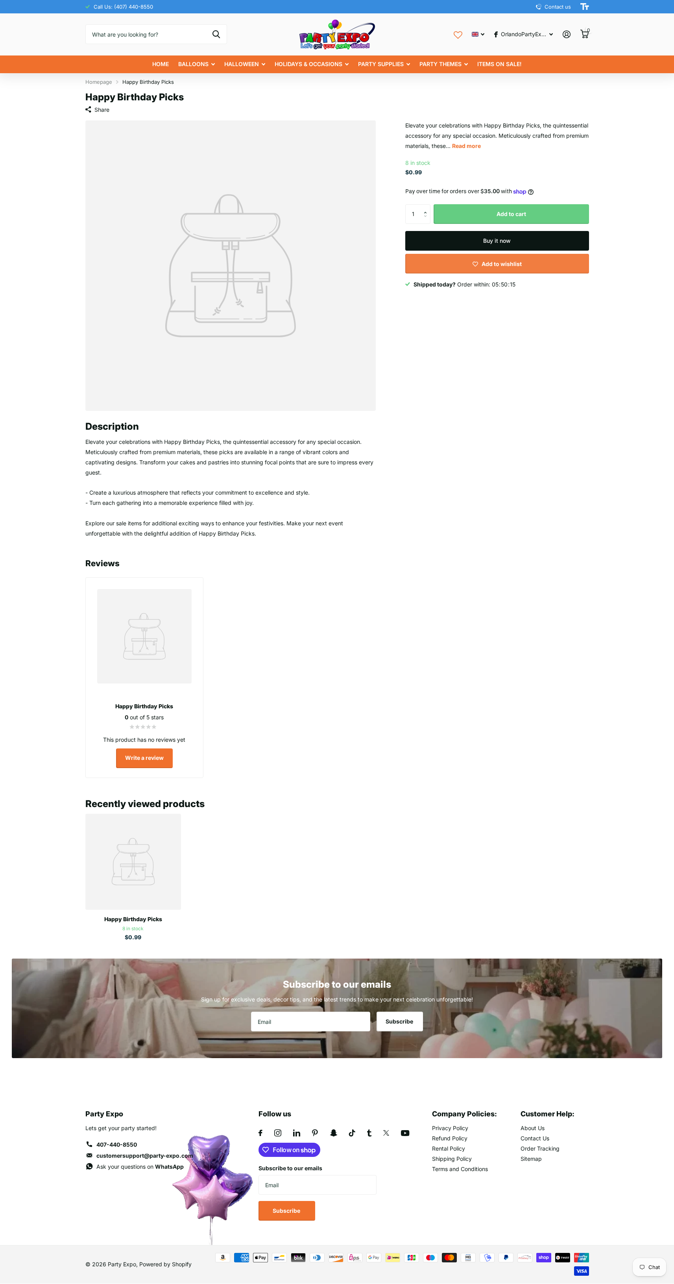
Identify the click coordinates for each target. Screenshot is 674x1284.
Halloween (241, 64)
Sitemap (531, 1158)
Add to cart (511, 214)
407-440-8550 (116, 1144)
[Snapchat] (333, 1132)
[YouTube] (405, 1133)
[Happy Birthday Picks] (133, 861)
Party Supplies (381, 64)
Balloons (193, 64)
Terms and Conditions (460, 1169)
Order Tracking (540, 1148)
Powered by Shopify (165, 1264)
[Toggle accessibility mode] (584, 7)
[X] (386, 1133)
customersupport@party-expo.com (144, 1155)
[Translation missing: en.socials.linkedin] (296, 1132)
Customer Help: (547, 1114)
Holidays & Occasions (308, 64)
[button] (427, 207)
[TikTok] (352, 1132)
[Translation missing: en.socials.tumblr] (369, 1132)
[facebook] (260, 1133)
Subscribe (400, 1021)
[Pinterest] (315, 1132)
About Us (533, 1128)
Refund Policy (449, 1138)
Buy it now (497, 240)
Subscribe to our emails (290, 1168)
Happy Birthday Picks (133, 919)
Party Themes (440, 64)
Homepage (98, 82)
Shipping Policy (452, 1158)
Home (160, 64)
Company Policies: (464, 1114)
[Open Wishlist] (458, 34)
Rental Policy (448, 1148)
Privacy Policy (450, 1128)
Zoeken (216, 34)
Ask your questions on (140, 1166)
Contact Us (535, 1138)
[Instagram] (277, 1132)
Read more (466, 145)
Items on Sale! (499, 64)
